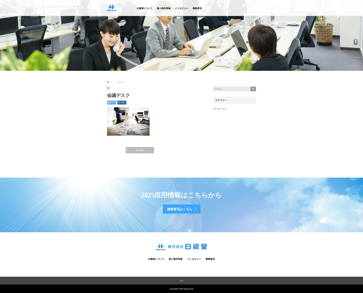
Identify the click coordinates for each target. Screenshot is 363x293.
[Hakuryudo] (112, 7)
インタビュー (181, 8)
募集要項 (197, 8)
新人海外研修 (164, 8)
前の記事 (140, 150)
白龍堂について (145, 8)
